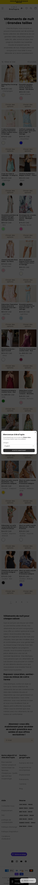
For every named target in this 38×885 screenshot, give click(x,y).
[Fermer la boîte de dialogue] (35, 432)
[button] (19, 446)
